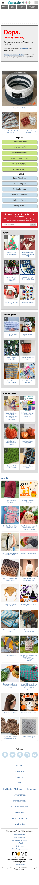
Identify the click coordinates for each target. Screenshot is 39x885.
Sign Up (33, 224)
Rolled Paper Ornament (11, 358)
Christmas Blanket (28, 302)
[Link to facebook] (5, 755)
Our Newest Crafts (19, 142)
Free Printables (19, 178)
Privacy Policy (16, 221)
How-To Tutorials (19, 194)
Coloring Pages (19, 200)
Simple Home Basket (19, 108)
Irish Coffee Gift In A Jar (11, 303)
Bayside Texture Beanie (28, 553)
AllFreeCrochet (19, 834)
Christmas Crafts (19, 153)
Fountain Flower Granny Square (28, 131)
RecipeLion (20, 846)
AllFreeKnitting (19, 837)
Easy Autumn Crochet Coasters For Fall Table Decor (10, 685)
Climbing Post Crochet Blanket (11, 466)
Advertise (19, 771)
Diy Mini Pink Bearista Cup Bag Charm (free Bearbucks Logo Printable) (28, 658)
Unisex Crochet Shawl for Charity (11, 131)
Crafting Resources (19, 158)
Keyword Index (19, 795)
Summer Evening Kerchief (10, 605)
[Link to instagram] (27, 755)
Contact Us (19, 777)
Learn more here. (19, 865)
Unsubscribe (19, 824)
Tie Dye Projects (19, 183)
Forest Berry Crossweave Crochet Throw (29, 630)
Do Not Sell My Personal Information (19, 789)
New (3, 478)
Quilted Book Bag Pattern (27, 381)
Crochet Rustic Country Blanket (11, 381)
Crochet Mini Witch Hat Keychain (28, 605)
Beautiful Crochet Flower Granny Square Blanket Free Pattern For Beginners (29, 686)
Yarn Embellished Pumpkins (27, 442)
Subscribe (19, 812)
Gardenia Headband (10, 713)
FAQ (19, 783)
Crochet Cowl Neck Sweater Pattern (29, 579)
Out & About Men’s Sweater (10, 501)
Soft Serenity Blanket (10, 655)
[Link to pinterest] (20, 755)
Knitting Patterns (19, 206)
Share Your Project (19, 807)
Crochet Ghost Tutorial (28, 713)
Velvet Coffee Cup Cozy (28, 358)
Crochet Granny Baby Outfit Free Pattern (10, 526)
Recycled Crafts (19, 147)
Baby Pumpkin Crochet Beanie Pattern (11, 442)
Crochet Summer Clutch (11, 335)
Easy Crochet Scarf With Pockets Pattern (10, 554)
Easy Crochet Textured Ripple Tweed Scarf (10, 737)
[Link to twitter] (13, 755)
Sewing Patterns (19, 189)
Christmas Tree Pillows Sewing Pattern (11, 279)
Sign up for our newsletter (14, 55)
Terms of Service (19, 818)
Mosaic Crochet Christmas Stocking (27, 278)
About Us (20, 765)
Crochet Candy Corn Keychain (28, 501)
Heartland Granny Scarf (27, 466)
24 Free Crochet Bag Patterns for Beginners (27, 414)
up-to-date (24, 48)
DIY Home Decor (19, 169)
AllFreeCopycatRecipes (19, 849)
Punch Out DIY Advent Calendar (11, 253)
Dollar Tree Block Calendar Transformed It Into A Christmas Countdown (11, 416)
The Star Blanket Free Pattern (10, 630)
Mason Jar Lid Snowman (27, 335)
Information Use (26, 221)
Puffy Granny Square (29, 737)
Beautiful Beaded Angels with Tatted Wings (28, 254)
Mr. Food (19, 843)
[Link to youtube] (35, 755)
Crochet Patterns (19, 164)
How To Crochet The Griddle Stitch (10, 579)
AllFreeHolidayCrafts (19, 840)
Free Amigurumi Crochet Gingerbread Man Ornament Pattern (29, 527)
